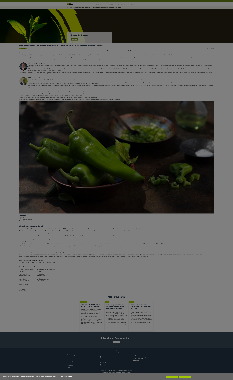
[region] (116, 376)
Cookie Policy (69, 376)
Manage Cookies (172, 377)
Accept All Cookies (185, 377)
